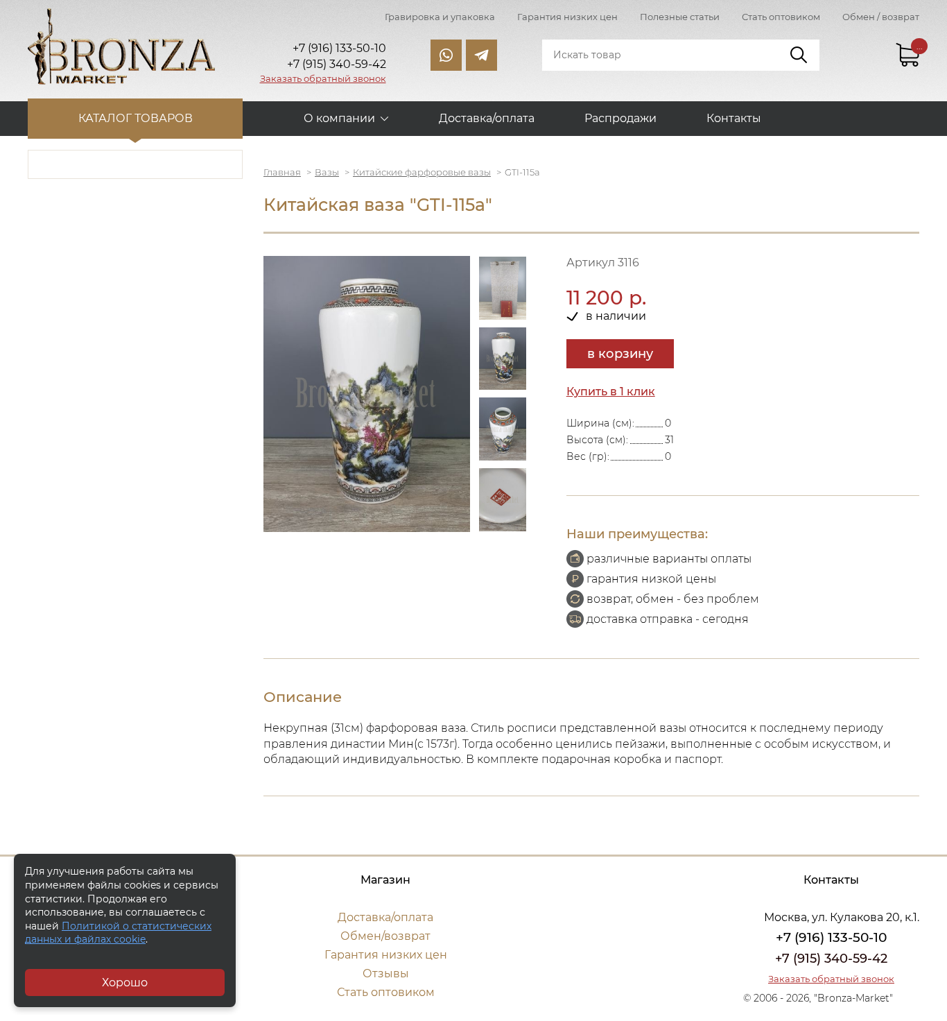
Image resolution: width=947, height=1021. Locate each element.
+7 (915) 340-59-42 (831, 958)
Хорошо (125, 982)
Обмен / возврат (880, 16)
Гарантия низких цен (567, 16)
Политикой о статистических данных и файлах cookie (118, 933)
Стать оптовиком (781, 16)
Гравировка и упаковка (440, 16)
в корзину (620, 353)
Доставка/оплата (487, 118)
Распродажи (620, 118)
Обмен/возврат (385, 936)
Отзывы (386, 973)
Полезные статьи (680, 16)
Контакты (733, 118)
